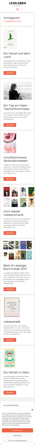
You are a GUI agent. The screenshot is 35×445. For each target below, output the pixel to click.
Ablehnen (17, 435)
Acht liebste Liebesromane (13, 213)
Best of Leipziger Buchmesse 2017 (15, 267)
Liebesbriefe (12, 321)
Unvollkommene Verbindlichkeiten (16, 159)
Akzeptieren (17, 430)
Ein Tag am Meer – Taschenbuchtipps (16, 107)
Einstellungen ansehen (17, 441)
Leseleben (17, 3)
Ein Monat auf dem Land (17, 55)
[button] (32, 410)
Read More (9, 73)
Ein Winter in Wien (16, 372)
